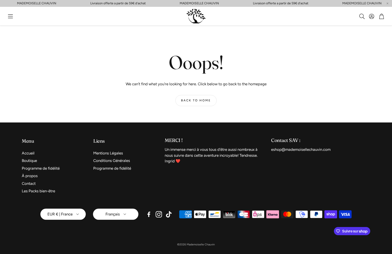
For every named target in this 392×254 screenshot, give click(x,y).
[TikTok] (169, 214)
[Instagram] (159, 214)
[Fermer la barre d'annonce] (387, 3)
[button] (10, 16)
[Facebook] (149, 214)
